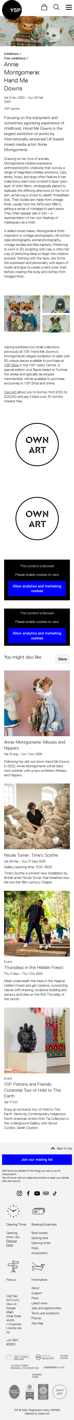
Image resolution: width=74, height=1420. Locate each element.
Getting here (39, 1238)
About (35, 1288)
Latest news (39, 1303)
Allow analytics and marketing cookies (37, 588)
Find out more (11, 1243)
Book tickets (39, 1233)
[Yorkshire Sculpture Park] (12, 10)
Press (35, 1298)
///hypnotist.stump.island (13, 1328)
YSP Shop (11, 365)
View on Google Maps (11, 1308)
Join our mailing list (37, 1159)
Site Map (37, 1323)
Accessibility (39, 1253)
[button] (22, 313)
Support (36, 1293)
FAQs (34, 1248)
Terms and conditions (45, 1313)
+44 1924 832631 (12, 1342)
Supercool (43, 1413)
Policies (36, 1318)
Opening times (41, 1243)
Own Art (10, 392)
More (62, 659)
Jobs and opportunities (46, 1308)
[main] (37, 573)
